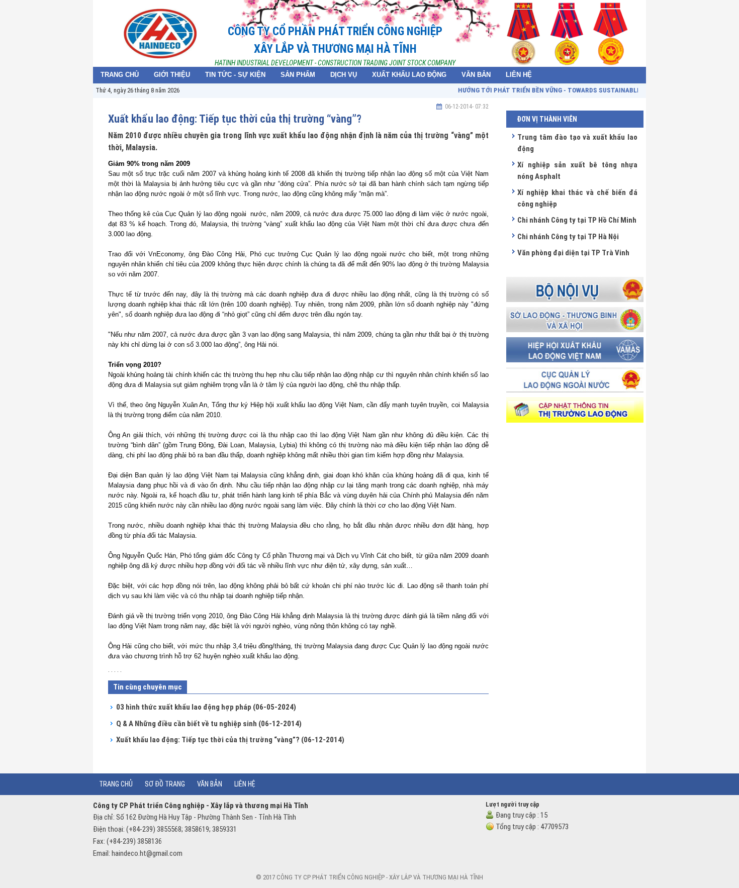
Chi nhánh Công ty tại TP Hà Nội (568, 236)
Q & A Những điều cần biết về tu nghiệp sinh (209, 723)
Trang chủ (116, 784)
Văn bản (209, 784)
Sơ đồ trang (165, 784)
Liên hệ (244, 784)
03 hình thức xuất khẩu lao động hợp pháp (206, 707)
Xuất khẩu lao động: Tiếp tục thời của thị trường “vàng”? (230, 739)
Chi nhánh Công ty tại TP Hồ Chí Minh (576, 220)
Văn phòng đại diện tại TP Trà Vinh (573, 252)
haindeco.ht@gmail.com (147, 853)
